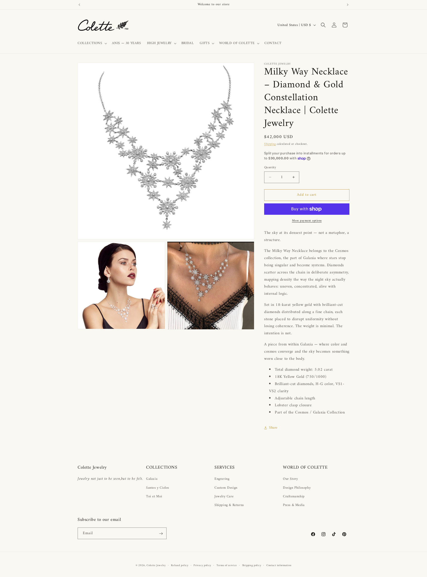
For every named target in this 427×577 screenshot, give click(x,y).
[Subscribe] (160, 533)
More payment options (307, 221)
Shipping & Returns (229, 505)
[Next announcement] (347, 4)
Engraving (221, 479)
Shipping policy (251, 565)
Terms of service (226, 565)
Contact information (278, 565)
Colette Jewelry (156, 565)
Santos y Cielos (157, 488)
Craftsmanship (294, 496)
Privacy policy (202, 565)
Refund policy (180, 565)
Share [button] (273, 428)
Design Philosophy (297, 488)
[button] (92, 43)
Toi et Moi (154, 496)
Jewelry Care (224, 496)
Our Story (290, 479)
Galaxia (151, 479)
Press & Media (294, 505)
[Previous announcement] (79, 4)
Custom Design (225, 488)
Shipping (270, 144)
